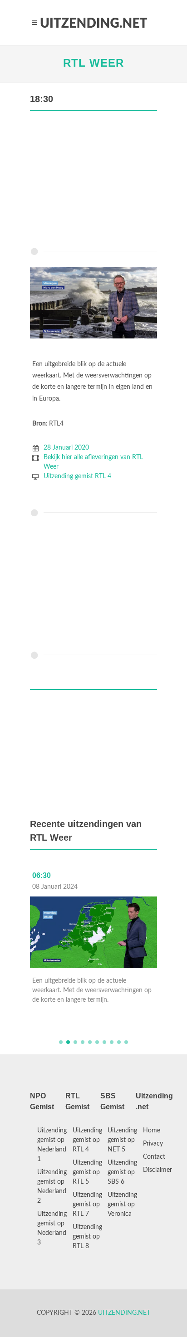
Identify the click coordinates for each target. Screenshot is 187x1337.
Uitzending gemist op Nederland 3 (52, 1228)
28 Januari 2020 (66, 448)
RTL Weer (93, 63)
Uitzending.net (124, 1313)
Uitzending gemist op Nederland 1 (52, 1144)
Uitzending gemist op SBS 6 (122, 1172)
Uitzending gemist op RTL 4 (87, 1140)
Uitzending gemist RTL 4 (77, 476)
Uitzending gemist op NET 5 (122, 1140)
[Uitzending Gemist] (93, 22)
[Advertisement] (93, 181)
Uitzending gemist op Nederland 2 (52, 1186)
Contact (154, 1157)
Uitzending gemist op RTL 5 (87, 1172)
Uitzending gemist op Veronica (122, 1204)
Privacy (153, 1144)
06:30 (41, 875)
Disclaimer (157, 1170)
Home (151, 1130)
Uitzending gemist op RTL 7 (87, 1204)
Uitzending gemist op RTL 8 (87, 1236)
